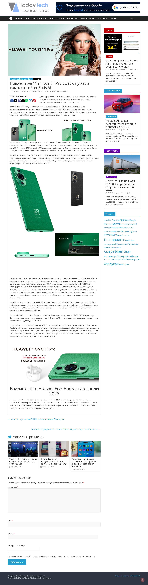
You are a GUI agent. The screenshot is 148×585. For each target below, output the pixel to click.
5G (105, 220)
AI (110, 220)
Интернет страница (16, 545)
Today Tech (122, 130)
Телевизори (116, 260)
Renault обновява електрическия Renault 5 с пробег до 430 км (121, 123)
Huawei (49, 91)
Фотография (134, 260)
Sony (134, 231)
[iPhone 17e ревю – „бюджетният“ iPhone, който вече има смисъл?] (54, 442)
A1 (107, 219)
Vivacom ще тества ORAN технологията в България (36, 419)
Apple (123, 219)
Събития (133, 256)
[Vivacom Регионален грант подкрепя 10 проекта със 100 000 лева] (23, 442)
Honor (107, 224)
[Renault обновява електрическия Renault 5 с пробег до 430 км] (122, 96)
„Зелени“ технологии (67, 18)
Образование (121, 244)
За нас (114, 18)
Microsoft (107, 228)
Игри (132, 240)
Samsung (126, 231)
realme (113, 231)
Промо (52, 18)
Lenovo (131, 224)
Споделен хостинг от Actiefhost (127, 576)
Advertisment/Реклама (125, 69)
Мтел (113, 244)
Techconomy (102, 18)
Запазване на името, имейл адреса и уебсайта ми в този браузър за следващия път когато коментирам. (51, 556)
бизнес (120, 264)
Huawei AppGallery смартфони (21, 79)
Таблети (107, 260)
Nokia (126, 228)
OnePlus (131, 228)
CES (127, 220)
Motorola (115, 227)
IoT (121, 224)
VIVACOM (109, 235)
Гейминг (125, 240)
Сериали (117, 247)
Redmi (118, 231)
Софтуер (122, 256)
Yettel (126, 235)
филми (127, 264)
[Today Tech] (28, 3)
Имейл (11, 533)
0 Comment (39, 91)
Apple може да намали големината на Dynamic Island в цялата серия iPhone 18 (84, 462)
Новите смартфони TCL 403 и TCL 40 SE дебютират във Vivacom (66, 429)
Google (133, 220)
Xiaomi (119, 235)
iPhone (125, 224)
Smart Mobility (87, 18)
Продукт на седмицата (35, 18)
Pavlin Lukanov (27, 91)
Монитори (107, 244)
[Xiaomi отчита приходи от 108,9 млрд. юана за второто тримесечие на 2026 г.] (122, 156)
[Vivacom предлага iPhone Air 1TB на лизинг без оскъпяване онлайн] (122, 35)
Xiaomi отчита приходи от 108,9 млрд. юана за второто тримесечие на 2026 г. (120, 185)
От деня (18, 18)
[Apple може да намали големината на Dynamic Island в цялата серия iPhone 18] (86, 442)
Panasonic (107, 231)
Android (115, 220)
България (55, 91)
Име (10, 520)
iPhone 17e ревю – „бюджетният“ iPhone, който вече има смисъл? (53, 461)
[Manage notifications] (142, 580)
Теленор (125, 259)
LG (135, 224)
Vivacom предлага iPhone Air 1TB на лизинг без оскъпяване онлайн (121, 63)
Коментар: (13, 487)
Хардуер (110, 264)
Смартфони (64, 91)
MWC (122, 228)
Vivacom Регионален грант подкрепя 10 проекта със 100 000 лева (23, 461)
